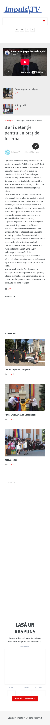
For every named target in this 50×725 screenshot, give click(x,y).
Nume (11, 688)
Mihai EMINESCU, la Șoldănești (20, 415)
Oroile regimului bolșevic (27, 89)
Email (26, 688)
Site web (38, 688)
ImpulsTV (11, 482)
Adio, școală (20, 105)
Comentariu (25, 646)
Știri (11, 121)
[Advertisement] (25, 513)
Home (7, 121)
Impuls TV (16, 152)
